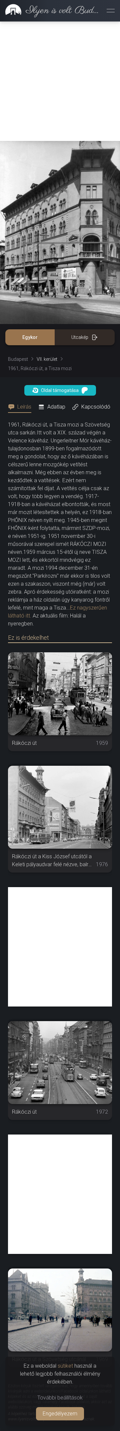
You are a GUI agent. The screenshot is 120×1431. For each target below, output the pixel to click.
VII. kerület (47, 359)
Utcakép (79, 337)
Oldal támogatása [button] (60, 390)
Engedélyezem (60, 1413)
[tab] (21, 407)
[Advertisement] (60, 81)
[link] (50, 11)
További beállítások (60, 1398)
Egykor (30, 337)
